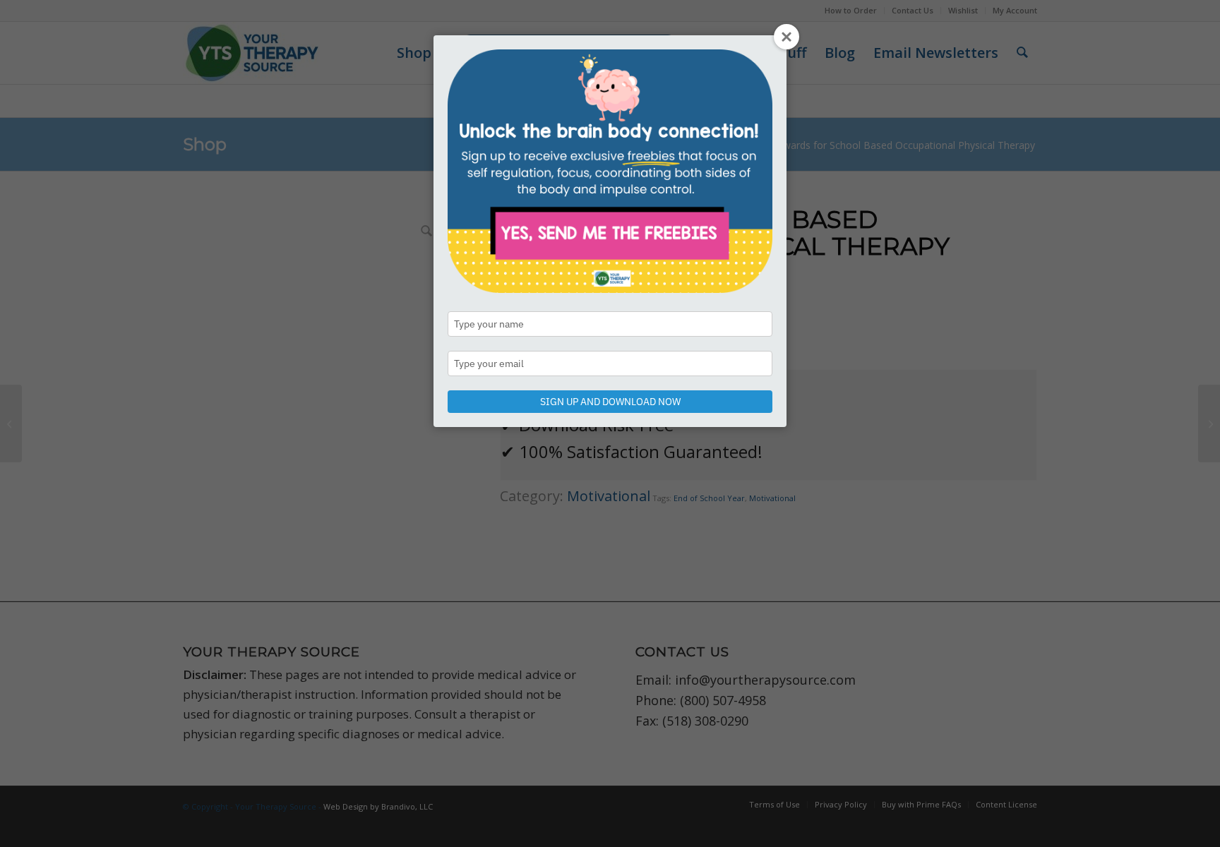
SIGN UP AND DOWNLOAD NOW (610, 401)
